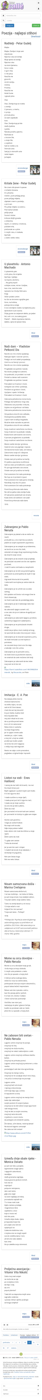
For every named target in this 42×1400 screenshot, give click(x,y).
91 (30, 1342)
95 (38, 1344)
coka (28, 683)
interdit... (7, 672)
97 (8, 1348)
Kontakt (5, 1390)
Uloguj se (10, 25)
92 (33, 1342)
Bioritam (25, 1377)
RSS (4, 1386)
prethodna (6, 1342)
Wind (33, 333)
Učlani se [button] (36, 25)
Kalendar (31, 1377)
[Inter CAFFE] (12, 5)
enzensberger (23, 168)
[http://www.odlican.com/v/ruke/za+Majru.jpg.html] (21, 1134)
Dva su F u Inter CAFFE (30, 1358)
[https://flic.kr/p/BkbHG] (21, 669)
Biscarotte (17, 672)
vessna (36, 515)
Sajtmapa (6, 1394)
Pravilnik (16, 1372)
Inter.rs (15, 1377)
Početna (6, 1335)
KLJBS (14, 1378)
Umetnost (35, 36)
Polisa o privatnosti (24, 1372)
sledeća (13, 1348)
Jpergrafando (28, 1378)
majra (24, 945)
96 (3, 1348)
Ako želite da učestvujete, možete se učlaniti (16, 1329)
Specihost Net (8, 1378)
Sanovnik (20, 1377)
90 (25, 1342)
